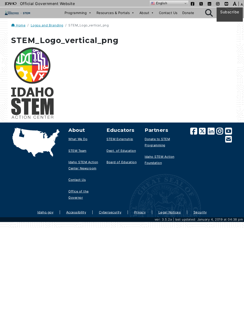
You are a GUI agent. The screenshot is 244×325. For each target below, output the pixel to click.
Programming (76, 13)
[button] (235, 3)
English (161, 3)
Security (200, 212)
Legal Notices (169, 212)
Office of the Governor (78, 194)
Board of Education (122, 162)
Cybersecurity (110, 212)
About (144, 13)
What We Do (77, 139)
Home (20, 25)
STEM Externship (120, 139)
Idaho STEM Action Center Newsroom (83, 165)
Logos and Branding (47, 25)
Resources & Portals (113, 13)
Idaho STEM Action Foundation (159, 160)
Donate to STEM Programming (157, 142)
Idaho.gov (45, 212)
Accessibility (76, 212)
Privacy (140, 212)
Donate (188, 13)
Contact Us (168, 13)
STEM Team (77, 151)
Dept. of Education (121, 151)
